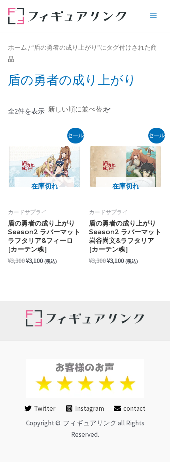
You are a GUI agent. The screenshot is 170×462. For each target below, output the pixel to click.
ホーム (17, 47)
